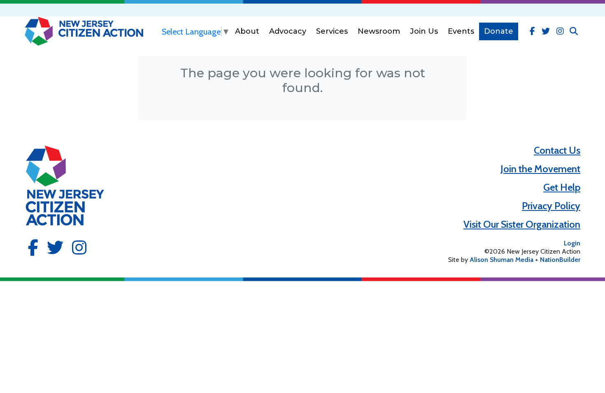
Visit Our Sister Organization (521, 224)
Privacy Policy (551, 206)
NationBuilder (560, 260)
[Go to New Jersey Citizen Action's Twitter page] (545, 31)
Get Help (561, 187)
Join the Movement (540, 169)
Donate (498, 31)
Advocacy (287, 31)
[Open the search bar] (573, 31)
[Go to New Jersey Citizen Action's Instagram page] (560, 31)
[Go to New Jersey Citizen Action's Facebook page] (532, 31)
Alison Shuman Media (501, 260)
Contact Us (557, 150)
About (247, 31)
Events (461, 31)
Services (332, 31)
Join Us (424, 31)
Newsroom (379, 31)
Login (572, 243)
